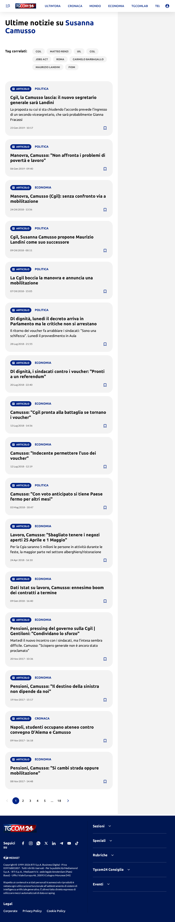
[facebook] (23, 843)
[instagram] (31, 843)
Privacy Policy (32, 911)
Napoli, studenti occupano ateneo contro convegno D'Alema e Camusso (52, 730)
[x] (46, 843)
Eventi (98, 884)
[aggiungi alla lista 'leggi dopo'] (105, 128)
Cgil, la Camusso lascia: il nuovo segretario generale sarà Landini (53, 100)
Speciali (99, 840)
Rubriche (100, 855)
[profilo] (167, 6)
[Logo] (25, 6)
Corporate (10, 911)
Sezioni (99, 826)
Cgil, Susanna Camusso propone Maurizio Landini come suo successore (51, 239)
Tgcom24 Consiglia (108, 869)
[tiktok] (77, 843)
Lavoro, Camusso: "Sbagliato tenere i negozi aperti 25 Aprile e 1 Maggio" (55, 537)
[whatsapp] (38, 843)
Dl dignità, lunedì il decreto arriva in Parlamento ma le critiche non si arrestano (53, 321)
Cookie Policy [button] (56, 911)
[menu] (7, 6)
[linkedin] (54, 843)
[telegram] (61, 843)
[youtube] (69, 843)
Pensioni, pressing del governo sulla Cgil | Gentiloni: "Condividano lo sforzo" (52, 631)
